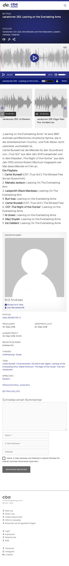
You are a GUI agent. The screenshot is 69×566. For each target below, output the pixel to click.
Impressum (9, 534)
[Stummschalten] (55, 74)
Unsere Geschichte (13, 517)
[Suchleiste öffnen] (65, 5)
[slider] (30, 74)
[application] (34, 74)
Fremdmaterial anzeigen (16, 385)
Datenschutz (10, 537)
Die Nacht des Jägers (41, 364)
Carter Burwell (8, 364)
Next (65, 108)
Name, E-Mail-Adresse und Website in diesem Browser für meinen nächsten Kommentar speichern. (31, 460)
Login (7, 531)
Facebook (9, 548)
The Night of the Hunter (45, 367)
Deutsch (6, 379)
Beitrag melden (11, 391)
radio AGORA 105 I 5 (11, 318)
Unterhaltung (8, 355)
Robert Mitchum (26, 367)
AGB (6, 541)
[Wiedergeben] (3, 74)
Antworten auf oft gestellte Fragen (20, 523)
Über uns (8, 511)
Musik (19, 355)
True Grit (61, 367)
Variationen (7, 370)
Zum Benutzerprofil (15, 308)
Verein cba (9, 514)
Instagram (9, 552)
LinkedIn (8, 555)
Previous (1, 108)
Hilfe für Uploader (12, 520)
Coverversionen (23, 364)
